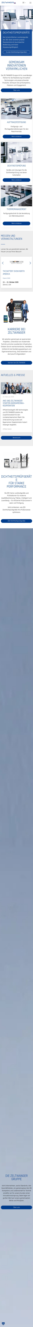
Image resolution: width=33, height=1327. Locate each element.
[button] (30, 3)
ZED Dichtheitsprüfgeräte (16, 521)
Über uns (16, 90)
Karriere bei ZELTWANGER (16, 363)
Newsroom (16, 438)
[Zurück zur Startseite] (9, 3)
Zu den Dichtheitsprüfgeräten (16, 52)
